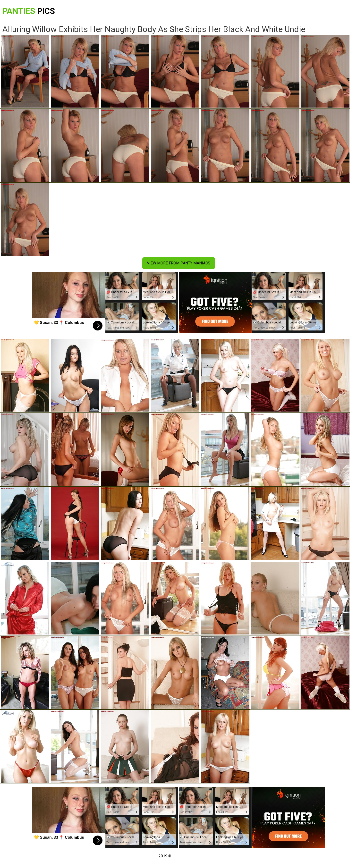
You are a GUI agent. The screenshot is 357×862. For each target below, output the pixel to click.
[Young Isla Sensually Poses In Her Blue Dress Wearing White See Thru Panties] (325, 375)
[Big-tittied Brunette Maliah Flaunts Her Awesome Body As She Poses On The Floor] (75, 598)
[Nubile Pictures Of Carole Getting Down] (125, 524)
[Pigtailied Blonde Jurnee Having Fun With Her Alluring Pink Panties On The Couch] (275, 375)
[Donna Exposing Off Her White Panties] (225, 375)
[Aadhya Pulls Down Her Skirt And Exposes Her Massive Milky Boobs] (125, 747)
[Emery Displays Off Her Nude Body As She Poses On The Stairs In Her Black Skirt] (125, 672)
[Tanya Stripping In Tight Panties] (225, 524)
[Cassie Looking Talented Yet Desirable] (325, 672)
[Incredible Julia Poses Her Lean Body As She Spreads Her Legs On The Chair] (75, 524)
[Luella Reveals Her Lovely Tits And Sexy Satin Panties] (225, 747)
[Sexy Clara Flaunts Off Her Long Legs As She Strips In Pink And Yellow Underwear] (275, 672)
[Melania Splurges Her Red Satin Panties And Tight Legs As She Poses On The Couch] (25, 672)
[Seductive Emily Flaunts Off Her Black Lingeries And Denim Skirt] (225, 598)
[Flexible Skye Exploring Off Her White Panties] (325, 449)
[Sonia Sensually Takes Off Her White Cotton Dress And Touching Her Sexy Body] (175, 524)
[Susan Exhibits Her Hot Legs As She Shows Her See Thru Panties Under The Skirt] (25, 449)
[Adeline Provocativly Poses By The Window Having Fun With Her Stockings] (175, 598)
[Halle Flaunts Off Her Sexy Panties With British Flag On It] (225, 672)
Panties (28, 11)
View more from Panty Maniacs (178, 263)
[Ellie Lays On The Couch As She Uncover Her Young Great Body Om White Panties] (175, 747)
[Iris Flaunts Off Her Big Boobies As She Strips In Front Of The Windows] (125, 598)
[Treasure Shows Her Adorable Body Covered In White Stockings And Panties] (75, 747)
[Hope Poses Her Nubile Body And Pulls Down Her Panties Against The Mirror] (75, 449)
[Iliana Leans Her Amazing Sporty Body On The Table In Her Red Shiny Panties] (125, 449)
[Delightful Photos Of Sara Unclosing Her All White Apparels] (75, 375)
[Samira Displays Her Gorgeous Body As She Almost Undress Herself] (25, 375)
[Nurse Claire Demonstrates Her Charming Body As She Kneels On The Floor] (175, 375)
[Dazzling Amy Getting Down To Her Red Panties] (25, 747)
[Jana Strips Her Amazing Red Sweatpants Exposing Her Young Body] (25, 598)
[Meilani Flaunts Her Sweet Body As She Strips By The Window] (225, 449)
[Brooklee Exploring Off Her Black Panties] (175, 449)
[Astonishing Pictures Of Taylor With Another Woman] (75, 672)
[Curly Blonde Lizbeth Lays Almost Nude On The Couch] (175, 672)
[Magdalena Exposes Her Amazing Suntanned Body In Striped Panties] (275, 449)
